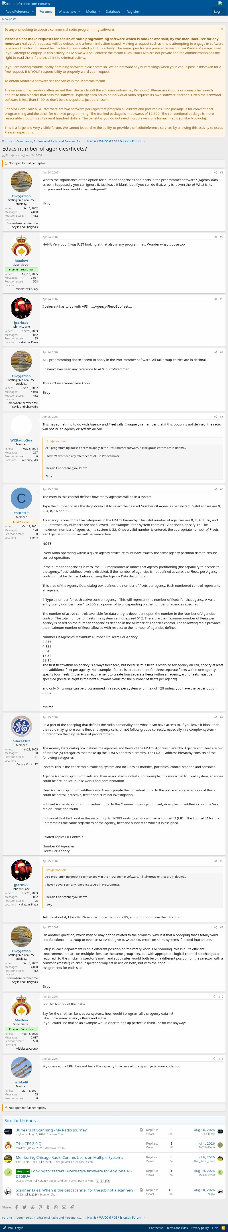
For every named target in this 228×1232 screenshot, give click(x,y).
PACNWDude (207, 1147)
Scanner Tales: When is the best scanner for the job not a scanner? (74, 1190)
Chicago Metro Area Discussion (73, 1162)
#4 (221, 352)
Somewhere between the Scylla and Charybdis (22, 225)
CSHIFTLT (21, 513)
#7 (221, 717)
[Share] (215, 172)
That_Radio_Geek (26, 1162)
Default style (14, 1228)
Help (215, 1228)
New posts (9, 19)
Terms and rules (177, 1228)
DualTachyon (24, 1181)
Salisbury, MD (29, 460)
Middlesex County (27, 289)
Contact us (156, 1228)
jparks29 (21, 322)
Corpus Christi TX (27, 764)
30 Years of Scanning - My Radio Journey (51, 1130)
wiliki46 (21, 1082)
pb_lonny (21, 1134)
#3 (221, 299)
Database (113, 11)
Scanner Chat (55, 1134)
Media (91, 11)
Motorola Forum (55, 1148)
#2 (221, 237)
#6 (221, 489)
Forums (45, 11)
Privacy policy (200, 1228)
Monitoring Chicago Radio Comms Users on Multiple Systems (69, 1157)
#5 (221, 417)
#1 (221, 172)
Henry (34, 538)
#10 (220, 996)
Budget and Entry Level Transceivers (71, 1181)
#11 (220, 1059)
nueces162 (21, 741)
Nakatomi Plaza (28, 342)
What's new (67, 11)
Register (133, 11)
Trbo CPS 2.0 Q (28, 1143)
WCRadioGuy (21, 440)
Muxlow (21, 260)
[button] (33, 11)
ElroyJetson (12, 155)
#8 (221, 861)
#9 (221, 927)
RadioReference (17, 11)
